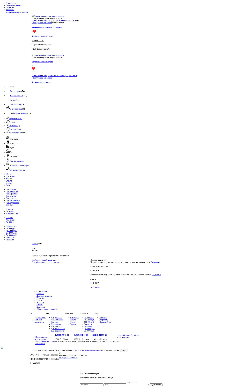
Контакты (10, 10)
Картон (9, 185)
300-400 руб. (11, 226)
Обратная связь (41, 337)
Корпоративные (16, 96)
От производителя (17, 170)
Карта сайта (40, 344)
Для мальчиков (12, 191)
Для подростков (12, 203)
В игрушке (10, 176)
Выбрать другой (43, 49)
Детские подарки (17, 161)
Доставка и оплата (13, 5)
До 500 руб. (11, 228)
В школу (9, 209)
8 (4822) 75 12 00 (62, 335)
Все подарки (15, 91)
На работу (10, 211)
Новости (40, 302)
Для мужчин (11, 196)
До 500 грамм (40, 317)
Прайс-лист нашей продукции (44, 260)
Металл (9, 178)
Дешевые (10, 239)
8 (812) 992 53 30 (68, 20)
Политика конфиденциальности (43, 367)
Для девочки (56, 317)
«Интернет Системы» (68, 357)
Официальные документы (17, 12)
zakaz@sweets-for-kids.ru (42, 23)
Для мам (9, 205)
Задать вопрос (40, 339)
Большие (9, 218)
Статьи (39, 300)
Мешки (9, 174)
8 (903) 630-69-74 (39, 20)
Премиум (10, 237)
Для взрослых (11, 194)
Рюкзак (9, 183)
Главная (35, 244)
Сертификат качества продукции (45, 262)
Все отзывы (95, 287)
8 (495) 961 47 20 (53, 20)
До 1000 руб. (11, 231)
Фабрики (40, 294)
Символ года (15, 104)
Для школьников (13, 200)
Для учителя (11, 198)
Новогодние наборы (18, 113)
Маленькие (10, 220)
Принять (124, 350)
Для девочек (11, 189)
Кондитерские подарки (19, 165)
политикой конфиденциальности (89, 350)
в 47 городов (47, 27)
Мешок (73, 320)
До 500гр (10, 222)
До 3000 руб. (11, 235)
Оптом (12, 100)
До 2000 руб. (11, 233)
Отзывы (40, 305)
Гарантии (10, 7)
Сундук (9, 181)
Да (34, 49)
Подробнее (155, 262)
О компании (11, 3)
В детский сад (16, 109)
